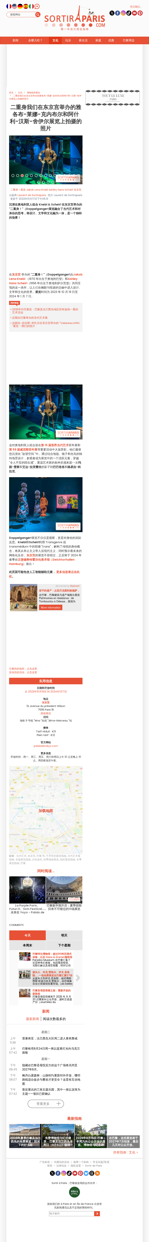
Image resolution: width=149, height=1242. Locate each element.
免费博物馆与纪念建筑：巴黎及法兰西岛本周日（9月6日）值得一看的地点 (58, 1141)
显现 (49, 1165)
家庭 (98, 40)
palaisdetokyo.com (46, 746)
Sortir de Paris (93, 1165)
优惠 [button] (111, 40)
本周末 (27, 945)
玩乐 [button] (68, 40)
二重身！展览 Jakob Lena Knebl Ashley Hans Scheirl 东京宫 (45, 190)
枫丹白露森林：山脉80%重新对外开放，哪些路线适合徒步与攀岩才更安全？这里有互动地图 (51, 1079)
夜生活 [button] (83, 40)
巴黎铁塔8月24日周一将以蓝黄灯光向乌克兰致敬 (51, 1050)
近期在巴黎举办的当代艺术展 (30, 318)
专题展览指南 (23, 859)
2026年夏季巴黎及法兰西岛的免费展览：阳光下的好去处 (25, 1141)
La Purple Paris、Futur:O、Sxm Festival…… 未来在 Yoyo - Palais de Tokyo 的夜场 (27, 909)
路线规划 (46, 713)
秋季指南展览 (51, 859)
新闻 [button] (15, 40)
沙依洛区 (37, 859)
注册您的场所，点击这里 (23, 669)
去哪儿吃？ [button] (35, 40)
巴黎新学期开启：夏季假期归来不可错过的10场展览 (64, 907)
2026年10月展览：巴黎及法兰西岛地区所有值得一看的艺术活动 (45, 310)
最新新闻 (32, 1019)
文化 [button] (55, 40)
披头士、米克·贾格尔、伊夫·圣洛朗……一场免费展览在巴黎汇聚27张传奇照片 (53, 975)
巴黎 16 (41, 856)
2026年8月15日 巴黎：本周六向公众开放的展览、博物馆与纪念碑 (91, 1141)
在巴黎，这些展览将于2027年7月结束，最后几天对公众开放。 (123, 1141)
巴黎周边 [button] (128, 40)
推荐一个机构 (81, 1162)
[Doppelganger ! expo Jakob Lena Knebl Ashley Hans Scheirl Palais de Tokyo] (45, 160)
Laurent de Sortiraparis (31, 195)
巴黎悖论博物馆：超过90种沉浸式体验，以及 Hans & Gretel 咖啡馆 (52, 955)
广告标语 (45, 1162)
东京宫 (16, 274)
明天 (64, 935)
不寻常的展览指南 (56, 856)
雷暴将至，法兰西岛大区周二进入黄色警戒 (49, 1038)
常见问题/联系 (101, 1162)
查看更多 (43, 1103)
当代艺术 (21, 856)
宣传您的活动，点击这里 (23, 672)
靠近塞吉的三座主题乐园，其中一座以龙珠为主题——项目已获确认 (51, 1091)
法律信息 (61, 1165)
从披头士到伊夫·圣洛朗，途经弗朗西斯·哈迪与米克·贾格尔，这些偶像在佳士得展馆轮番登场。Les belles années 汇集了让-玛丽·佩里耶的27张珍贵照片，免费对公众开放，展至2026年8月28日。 (53, 985)
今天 (28, 935)
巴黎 (23, 863)
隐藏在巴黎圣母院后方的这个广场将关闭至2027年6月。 (49, 1067)
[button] (14, 159)
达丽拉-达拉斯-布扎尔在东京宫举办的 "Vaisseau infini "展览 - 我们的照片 (45, 324)
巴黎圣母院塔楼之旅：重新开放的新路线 (52, 992)
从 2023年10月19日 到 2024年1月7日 (46, 691)
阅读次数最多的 (54, 1019)
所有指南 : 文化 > (125, 1152)
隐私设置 (76, 1165)
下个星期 (64, 945)
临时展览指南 (67, 859)
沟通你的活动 (61, 1162)
